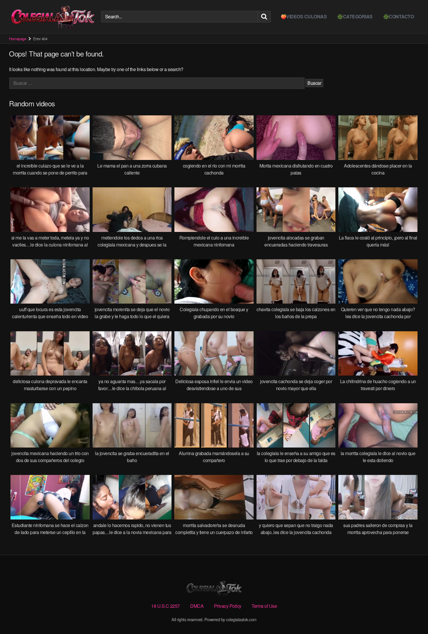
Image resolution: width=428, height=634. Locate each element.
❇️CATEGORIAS (355, 16)
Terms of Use (264, 606)
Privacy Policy (227, 606)
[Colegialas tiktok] (52, 17)
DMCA (197, 606)
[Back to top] (412, 615)
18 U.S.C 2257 (165, 606)
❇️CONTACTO (398, 16)
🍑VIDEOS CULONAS (304, 16)
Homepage (17, 38)
